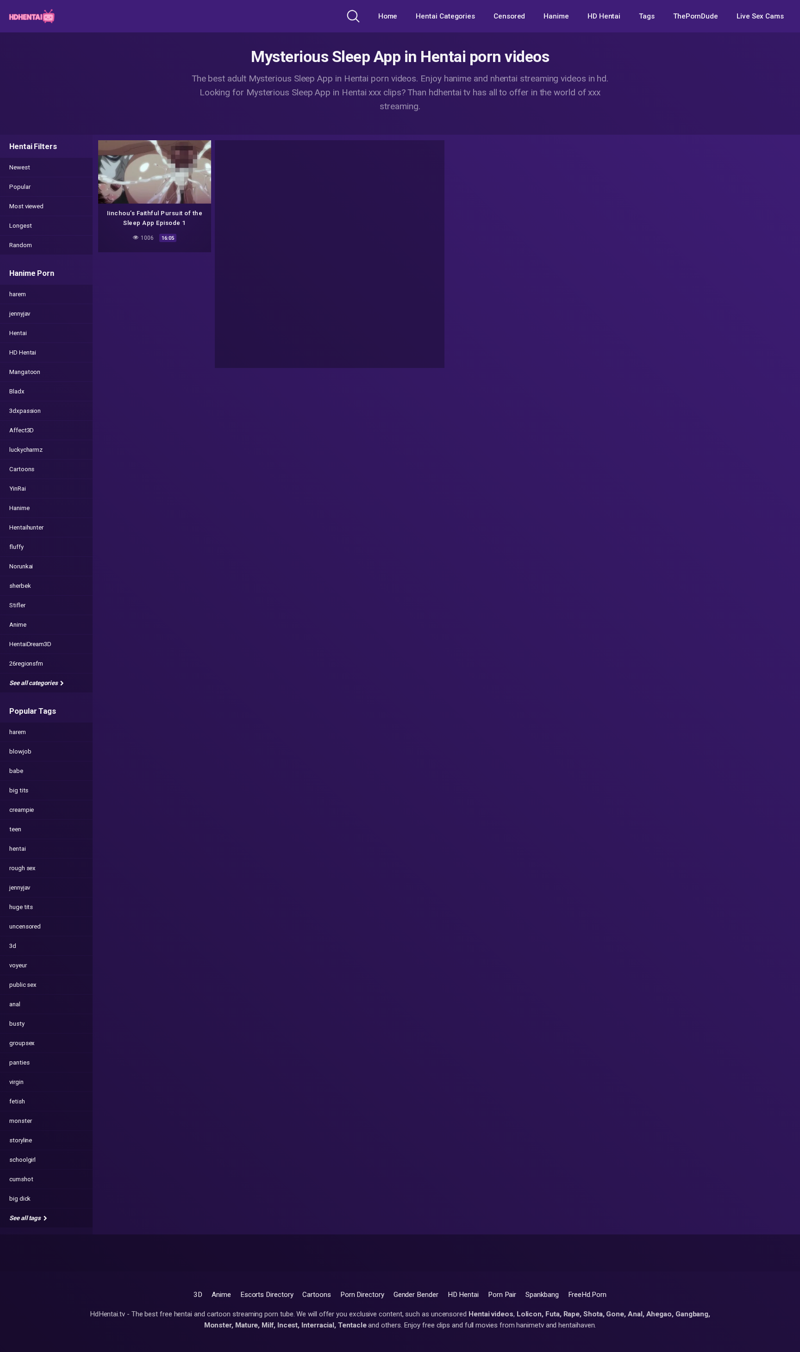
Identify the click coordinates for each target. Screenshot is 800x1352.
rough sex (22, 868)
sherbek (20, 585)
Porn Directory (362, 1294)
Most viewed (26, 206)
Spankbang (541, 1294)
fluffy (16, 546)
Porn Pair (502, 1294)
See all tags (25, 1218)
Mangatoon (24, 371)
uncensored (25, 926)
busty (17, 1023)
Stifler (17, 605)
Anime (17, 624)
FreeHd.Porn (587, 1294)
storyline (20, 1140)
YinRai (17, 488)
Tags (647, 16)
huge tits (21, 906)
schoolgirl (22, 1159)
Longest (20, 225)
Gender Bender (416, 1294)
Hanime (556, 16)
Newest (19, 167)
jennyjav (19, 313)
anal (14, 1004)
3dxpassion (25, 410)
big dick (20, 1198)
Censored (509, 16)
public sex (23, 984)
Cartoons (21, 469)
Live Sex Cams (760, 16)
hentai (17, 848)
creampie (21, 809)
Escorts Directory (267, 1294)
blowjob (20, 751)
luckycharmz (26, 449)
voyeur (18, 965)
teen (15, 829)
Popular (19, 186)
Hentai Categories (445, 16)
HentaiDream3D (30, 644)
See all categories (34, 682)
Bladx (17, 391)
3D (198, 1294)
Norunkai (21, 566)
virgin (16, 1081)
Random (20, 245)
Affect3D (21, 430)
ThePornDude (695, 16)
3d (12, 945)
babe (16, 770)
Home (388, 16)
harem (17, 294)
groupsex (22, 1043)
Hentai (18, 333)
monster (20, 1120)
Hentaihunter (26, 527)
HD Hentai (604, 16)
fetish (17, 1101)
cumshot (21, 1179)
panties (19, 1062)
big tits (18, 790)
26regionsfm (26, 663)
